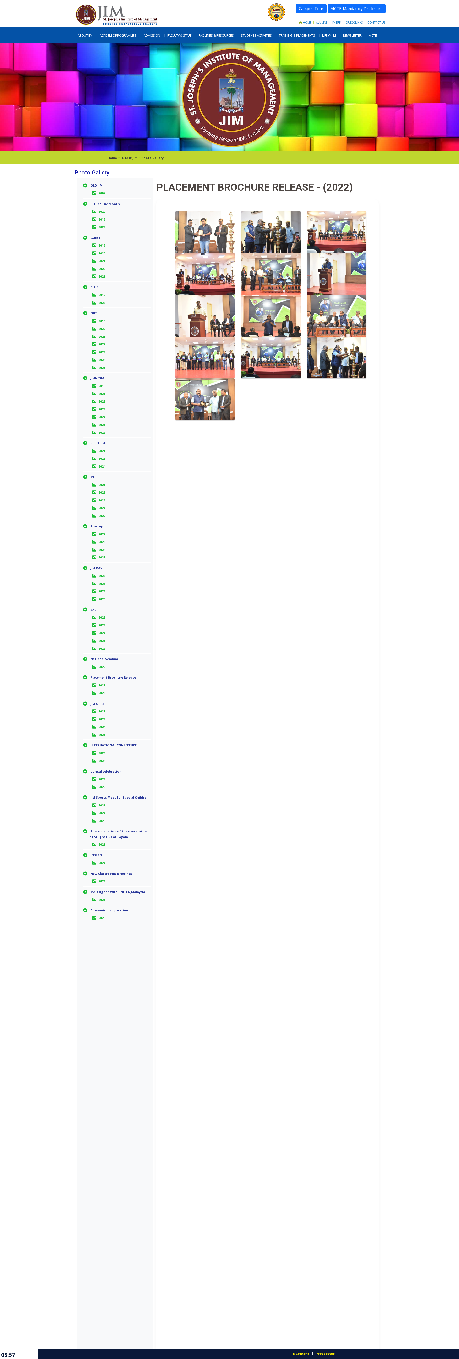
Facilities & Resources (216, 35)
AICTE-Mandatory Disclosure (356, 8)
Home (307, 23)
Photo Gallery (153, 158)
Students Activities (256, 35)
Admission (152, 35)
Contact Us (376, 23)
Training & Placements (297, 35)
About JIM (85, 35)
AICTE (373, 35)
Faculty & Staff (179, 35)
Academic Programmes (118, 35)
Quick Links (354, 23)
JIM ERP (336, 23)
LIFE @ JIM (329, 35)
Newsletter (352, 35)
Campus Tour (311, 8)
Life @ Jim (129, 158)
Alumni (321, 23)
